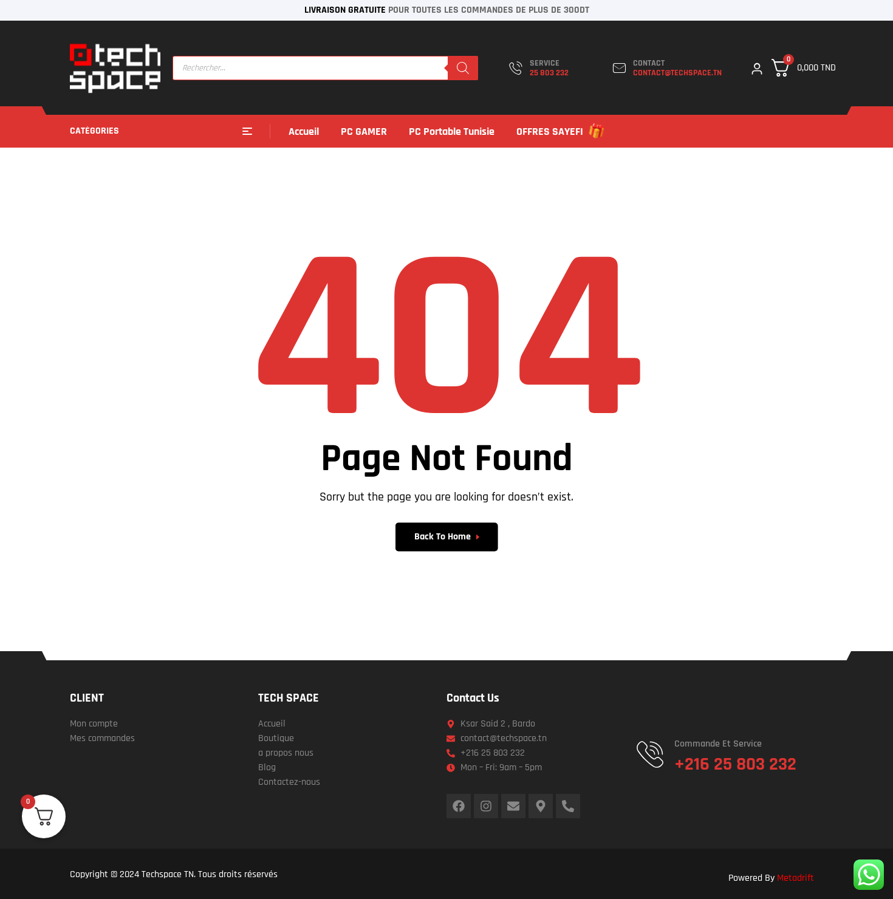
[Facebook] (458, 806)
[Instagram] (486, 806)
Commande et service (718, 743)
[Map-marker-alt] (541, 806)
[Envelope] (513, 806)
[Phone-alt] (568, 806)
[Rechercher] (463, 68)
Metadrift (795, 878)
